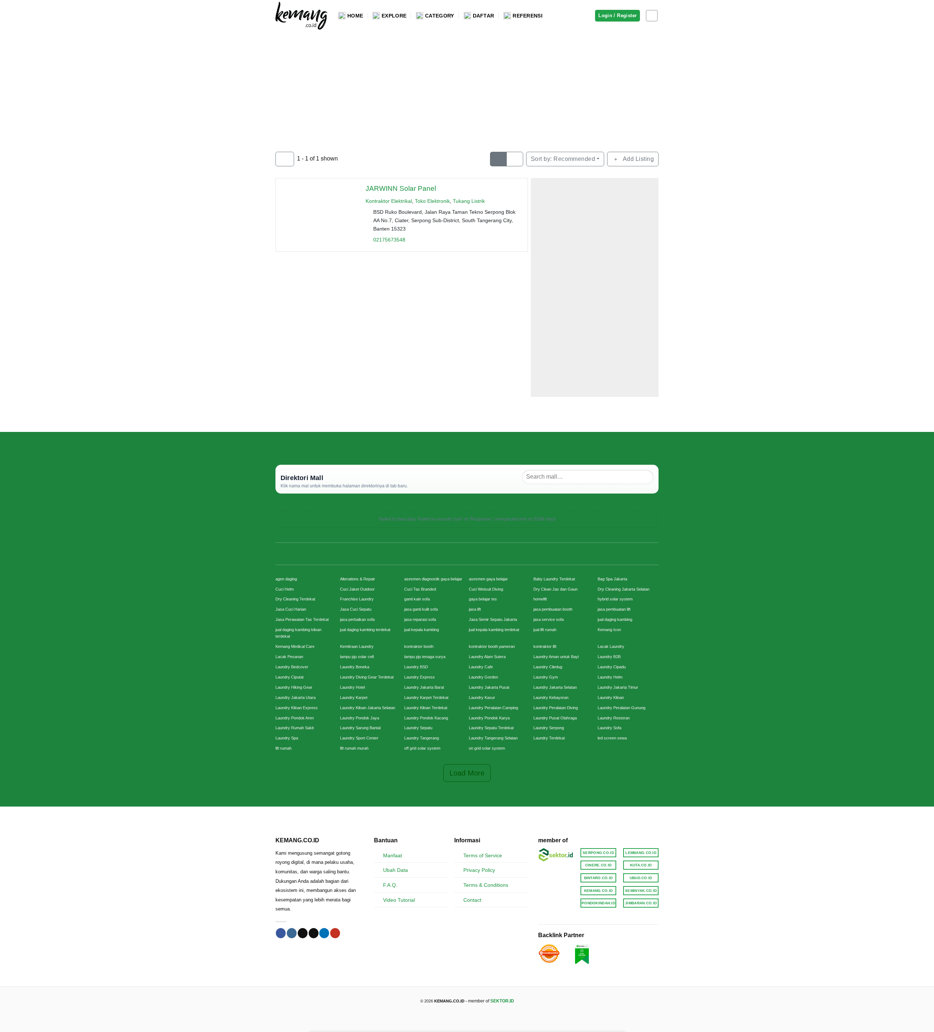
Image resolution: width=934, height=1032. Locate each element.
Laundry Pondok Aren (294, 718)
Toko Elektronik (432, 201)
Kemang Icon (609, 629)
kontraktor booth (418, 646)
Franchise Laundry (357, 599)
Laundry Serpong (548, 728)
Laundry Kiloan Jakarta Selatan (367, 708)
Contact (472, 900)
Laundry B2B (609, 656)
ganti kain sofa (417, 599)
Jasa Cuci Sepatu (355, 609)
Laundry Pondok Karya (489, 718)
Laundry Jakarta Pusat (489, 687)
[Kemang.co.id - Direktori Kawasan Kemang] (301, 15)
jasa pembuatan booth (552, 609)
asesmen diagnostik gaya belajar (433, 579)
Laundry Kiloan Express (296, 708)
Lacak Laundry (611, 646)
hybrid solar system (615, 599)
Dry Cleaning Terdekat (295, 599)
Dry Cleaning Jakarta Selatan (623, 589)
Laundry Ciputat (289, 677)
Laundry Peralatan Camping (493, 708)
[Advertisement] (467, 86)
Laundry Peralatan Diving (555, 708)
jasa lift (475, 609)
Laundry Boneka (354, 667)
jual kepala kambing (421, 629)
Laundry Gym (545, 677)
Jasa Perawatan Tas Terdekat (302, 619)
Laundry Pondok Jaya (359, 718)
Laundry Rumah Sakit (294, 728)
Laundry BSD (416, 667)
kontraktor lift (544, 646)
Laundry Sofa (609, 728)
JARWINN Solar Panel (401, 188)
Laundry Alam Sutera (487, 656)
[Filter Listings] (284, 159)
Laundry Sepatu (418, 728)
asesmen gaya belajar (488, 579)
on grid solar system (487, 748)
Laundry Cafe (481, 667)
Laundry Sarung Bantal (360, 728)
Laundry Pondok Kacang (426, 718)
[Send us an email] (314, 933)
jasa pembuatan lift (614, 609)
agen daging (286, 579)
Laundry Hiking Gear (293, 687)
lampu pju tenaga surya (424, 656)
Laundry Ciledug (547, 667)
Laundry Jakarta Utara (295, 697)
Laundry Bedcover (291, 667)
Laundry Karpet (353, 697)
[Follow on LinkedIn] (324, 933)
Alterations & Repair (357, 579)
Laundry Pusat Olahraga (555, 718)
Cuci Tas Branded (420, 589)
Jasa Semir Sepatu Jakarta (493, 619)
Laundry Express (419, 677)
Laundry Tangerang (421, 738)
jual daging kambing (615, 619)
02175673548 (389, 240)
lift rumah (283, 748)
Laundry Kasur (482, 697)
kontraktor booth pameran (492, 646)
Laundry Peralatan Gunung (621, 708)
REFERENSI (528, 16)
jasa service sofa (548, 619)
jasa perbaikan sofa (357, 619)
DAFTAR (483, 16)
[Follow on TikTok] (303, 933)
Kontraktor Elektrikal (389, 201)
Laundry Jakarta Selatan (555, 687)
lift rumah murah (354, 748)
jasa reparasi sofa (420, 619)
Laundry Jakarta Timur (618, 687)
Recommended (563, 159)
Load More (467, 773)
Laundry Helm (610, 677)
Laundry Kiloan (611, 697)
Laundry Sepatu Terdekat (491, 728)
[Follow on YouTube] (335, 933)
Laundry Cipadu (612, 667)
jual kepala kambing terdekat (494, 629)
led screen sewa (612, 738)
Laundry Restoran (614, 718)
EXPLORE (394, 16)
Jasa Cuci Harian (290, 609)
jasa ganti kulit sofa (421, 609)
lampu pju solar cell (357, 656)
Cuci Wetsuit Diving (486, 589)
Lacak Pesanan (289, 656)
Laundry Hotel (352, 687)
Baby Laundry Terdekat (554, 579)
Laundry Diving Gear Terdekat (367, 677)
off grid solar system (422, 748)
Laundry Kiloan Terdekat (425, 708)
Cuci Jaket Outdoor (357, 589)
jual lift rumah (544, 629)
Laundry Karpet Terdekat (426, 697)
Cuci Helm (284, 589)
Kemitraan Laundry (357, 646)
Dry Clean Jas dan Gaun (555, 589)
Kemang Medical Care (294, 646)
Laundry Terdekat (549, 738)
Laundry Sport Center (359, 738)
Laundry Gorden (483, 677)
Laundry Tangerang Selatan (493, 738)
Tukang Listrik (469, 201)
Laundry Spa (286, 738)
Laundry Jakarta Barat (424, 687)
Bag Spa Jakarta (612, 579)
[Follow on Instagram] (652, 16)
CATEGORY (439, 16)
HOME (355, 16)
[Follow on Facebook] (281, 933)
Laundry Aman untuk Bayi (556, 656)
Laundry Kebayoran (550, 697)
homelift (540, 599)
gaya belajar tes (483, 599)
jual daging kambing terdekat (365, 629)
